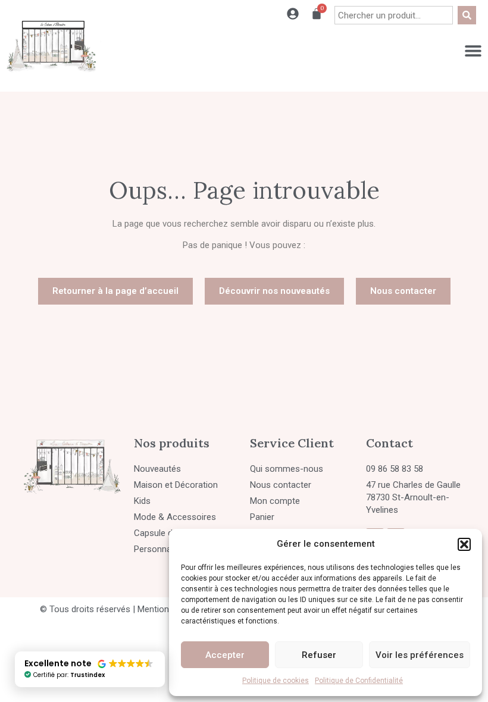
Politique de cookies (275, 680)
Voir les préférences (420, 655)
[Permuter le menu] (473, 50)
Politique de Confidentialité (359, 680)
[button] (464, 544)
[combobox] (393, 15)
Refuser (319, 655)
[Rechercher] (467, 15)
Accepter (225, 655)
